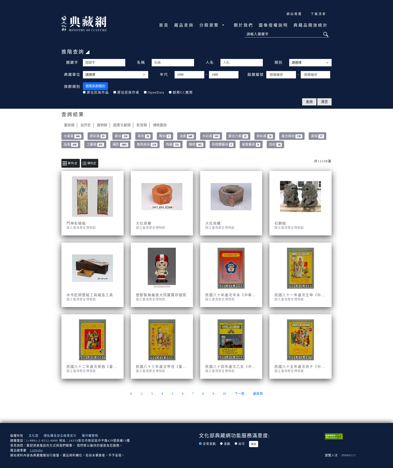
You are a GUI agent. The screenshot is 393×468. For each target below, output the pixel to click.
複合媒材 (291, 136)
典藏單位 (72, 74)
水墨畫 (72, 136)
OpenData (156, 92)
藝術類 (69, 125)
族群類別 (72, 87)
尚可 (241, 443)
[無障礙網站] (334, 435)
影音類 (142, 125)
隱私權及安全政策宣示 (60, 435)
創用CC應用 (183, 92)
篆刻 (143, 136)
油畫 (186, 136)
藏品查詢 (184, 25)
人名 (210, 62)
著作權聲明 (90, 435)
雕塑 (195, 144)
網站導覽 (294, 14)
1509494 (36, 450)
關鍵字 (72, 62)
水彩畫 (210, 136)
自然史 (85, 125)
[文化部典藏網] (83, 23)
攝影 (119, 144)
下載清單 (318, 14)
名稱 (141, 62)
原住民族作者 (128, 92)
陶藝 (172, 144)
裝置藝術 (250, 144)
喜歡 (227, 443)
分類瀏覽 (210, 25)
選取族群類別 (95, 86)
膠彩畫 (97, 136)
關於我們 (243, 25)
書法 (121, 136)
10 (224, 393)
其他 (274, 144)
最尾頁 (258, 393)
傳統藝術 (160, 125)
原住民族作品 (98, 92)
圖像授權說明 (273, 25)
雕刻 (164, 136)
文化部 (33, 435)
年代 (164, 74)
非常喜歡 (209, 443)
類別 (278, 62)
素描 (316, 136)
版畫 (70, 144)
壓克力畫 (237, 136)
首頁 (164, 25)
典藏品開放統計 (311, 25)
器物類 (102, 125)
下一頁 (239, 393)
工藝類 (95, 144)
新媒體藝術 (222, 144)
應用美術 (146, 144)
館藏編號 (255, 74)
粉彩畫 (264, 136)
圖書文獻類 (122, 125)
